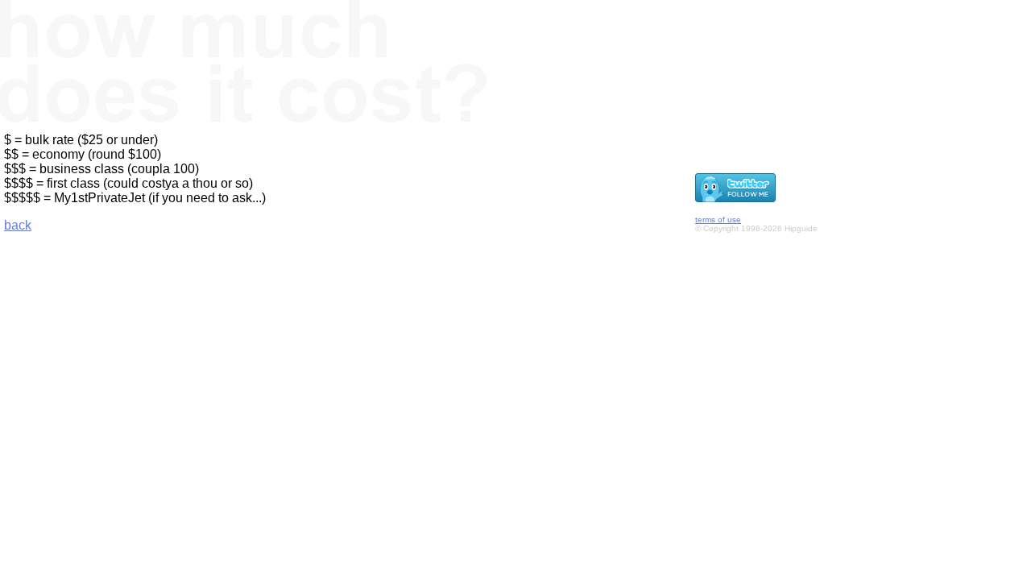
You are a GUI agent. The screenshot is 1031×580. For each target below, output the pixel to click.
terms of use (718, 219)
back (17, 225)
